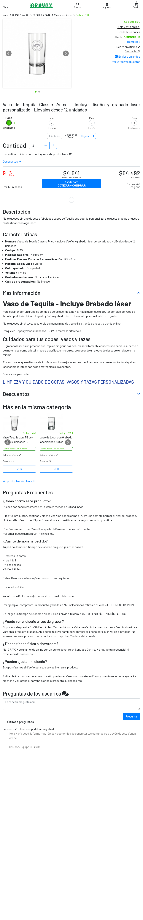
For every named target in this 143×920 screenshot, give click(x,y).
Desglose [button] (134, 187)
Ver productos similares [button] (18, 481)
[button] (107, 6)
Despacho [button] (131, 51)
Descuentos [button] (10, 161)
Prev (9, 53)
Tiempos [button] (132, 41)
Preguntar (131, 716)
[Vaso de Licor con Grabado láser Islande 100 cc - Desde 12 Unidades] (56, 423)
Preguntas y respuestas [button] (125, 61)
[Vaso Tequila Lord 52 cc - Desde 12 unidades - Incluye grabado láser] (19, 423)
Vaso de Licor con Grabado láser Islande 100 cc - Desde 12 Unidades (56, 439)
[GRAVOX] (41, 5)
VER (19, 469)
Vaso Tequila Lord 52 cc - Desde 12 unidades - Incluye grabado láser (18, 439)
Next (66, 53)
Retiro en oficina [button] (127, 46)
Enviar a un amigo (129, 56)
